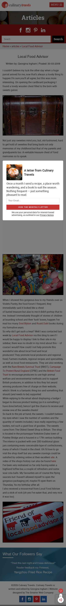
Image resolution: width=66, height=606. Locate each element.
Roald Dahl (43, 323)
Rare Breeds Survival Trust (26, 366)
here (53, 461)
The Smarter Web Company (39, 592)
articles (15, 46)
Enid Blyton (25, 323)
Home (6, 46)
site (52, 457)
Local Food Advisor (32, 46)
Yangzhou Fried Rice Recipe (33, 572)
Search (58, 39)
